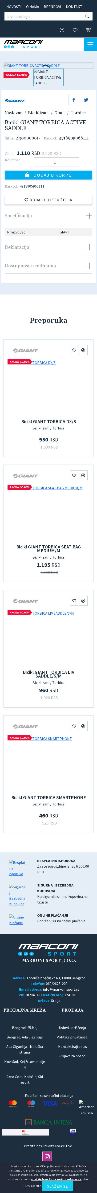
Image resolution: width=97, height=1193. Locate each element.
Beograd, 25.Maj (24, 1027)
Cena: (10, 153)
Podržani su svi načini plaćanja (61, 918)
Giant (59, 113)
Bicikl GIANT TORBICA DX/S (48, 421)
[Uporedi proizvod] (83, 350)
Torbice (78, 113)
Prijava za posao (72, 1056)
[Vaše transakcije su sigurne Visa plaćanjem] (72, 1132)
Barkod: (50, 138)
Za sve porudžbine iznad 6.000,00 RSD (63, 866)
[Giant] (25, 350)
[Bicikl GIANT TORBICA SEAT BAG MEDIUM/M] (48, 513)
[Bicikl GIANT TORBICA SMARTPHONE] (48, 763)
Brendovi (52, 6)
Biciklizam (38, 113)
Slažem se (57, 1186)
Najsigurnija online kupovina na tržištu (62, 893)
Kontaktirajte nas (72, 1046)
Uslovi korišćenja (72, 1027)
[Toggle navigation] (90, 44)
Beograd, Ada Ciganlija (25, 1037)
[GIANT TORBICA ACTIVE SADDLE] (48, 65)
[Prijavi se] (60, 30)
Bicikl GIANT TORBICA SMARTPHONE (48, 797)
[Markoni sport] (27, 44)
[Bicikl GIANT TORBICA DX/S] (48, 387)
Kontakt (74, 6)
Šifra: (9, 138)
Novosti (13, 6)
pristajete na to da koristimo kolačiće (56, 1179)
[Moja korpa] (86, 30)
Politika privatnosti (72, 1037)
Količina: (12, 160)
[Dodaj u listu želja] (74, 350)
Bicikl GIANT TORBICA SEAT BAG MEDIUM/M (48, 548)
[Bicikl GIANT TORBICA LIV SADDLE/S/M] (48, 638)
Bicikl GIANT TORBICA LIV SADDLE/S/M (48, 674)
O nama (32, 6)
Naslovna (13, 113)
